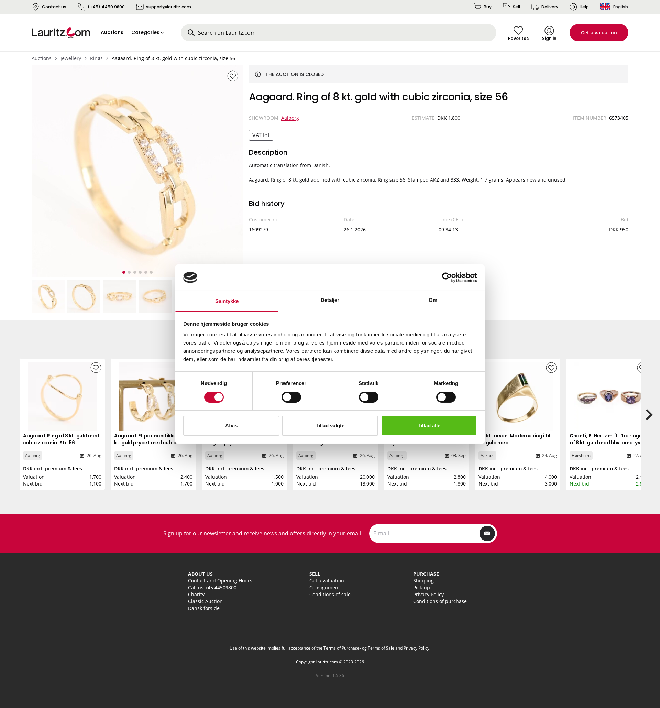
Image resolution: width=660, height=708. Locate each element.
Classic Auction (205, 601)
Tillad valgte (330, 425)
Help (584, 7)
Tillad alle (429, 425)
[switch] (291, 397)
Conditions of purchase (440, 601)
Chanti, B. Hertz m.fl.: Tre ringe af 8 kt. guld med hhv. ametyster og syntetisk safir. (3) (609, 442)
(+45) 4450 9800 (106, 7)
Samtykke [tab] (227, 301)
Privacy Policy (428, 594)
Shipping (423, 580)
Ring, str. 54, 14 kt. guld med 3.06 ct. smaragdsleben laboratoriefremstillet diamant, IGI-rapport (335, 446)
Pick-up (421, 587)
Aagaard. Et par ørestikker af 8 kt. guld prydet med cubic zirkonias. (151, 442)
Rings (96, 58)
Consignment (324, 587)
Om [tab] (433, 300)
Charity (196, 594)
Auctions (42, 58)
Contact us (54, 7)
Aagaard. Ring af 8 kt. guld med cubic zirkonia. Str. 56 (61, 439)
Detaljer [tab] (330, 300)
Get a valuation (599, 32)
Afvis (231, 425)
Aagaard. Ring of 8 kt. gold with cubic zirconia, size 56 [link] (173, 58)
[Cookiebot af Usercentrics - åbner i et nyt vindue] (447, 277)
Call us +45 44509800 (212, 587)
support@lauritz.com (168, 7)
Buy (488, 7)
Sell (516, 7)
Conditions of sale (330, 594)
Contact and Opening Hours (220, 580)
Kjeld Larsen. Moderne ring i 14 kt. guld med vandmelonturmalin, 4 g (514, 442)
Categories (145, 32)
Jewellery (70, 58)
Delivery (549, 7)
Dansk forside (204, 608)
